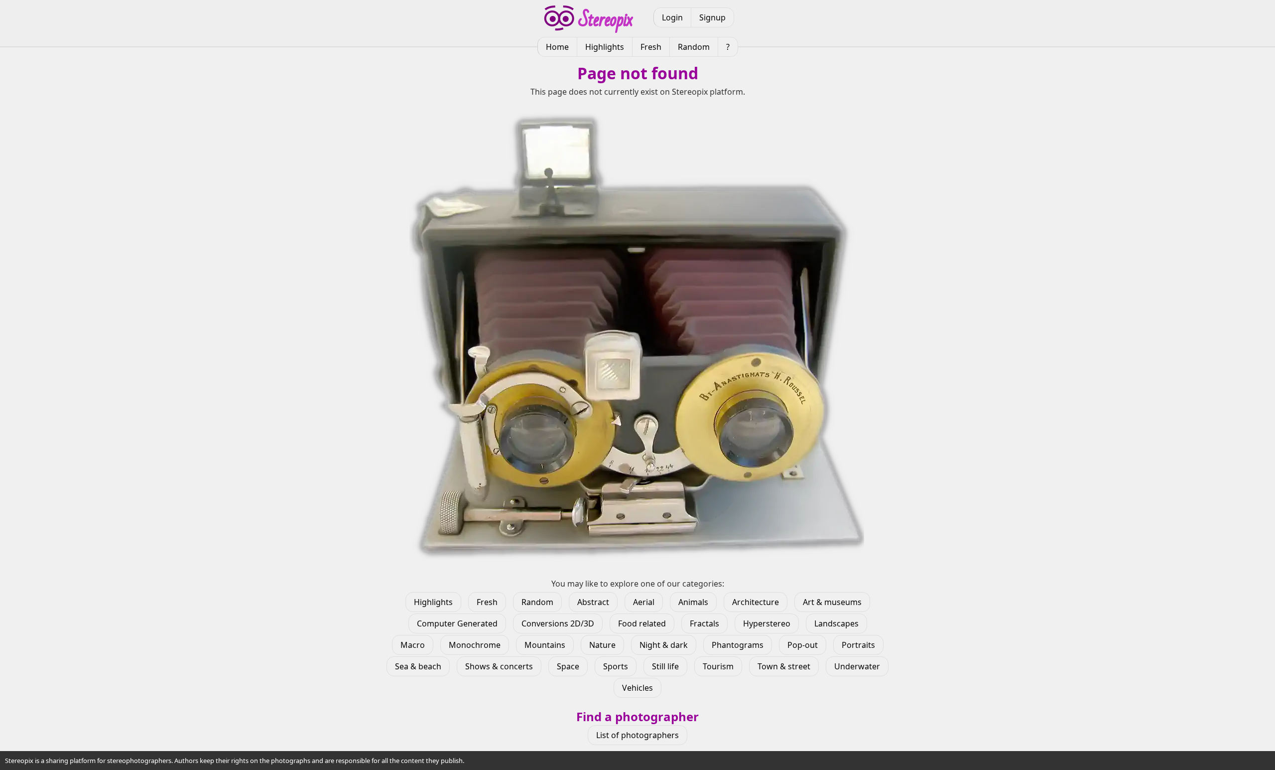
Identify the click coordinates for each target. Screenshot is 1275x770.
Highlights (604, 46)
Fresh (650, 46)
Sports (615, 666)
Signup (712, 17)
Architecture (755, 602)
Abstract (593, 602)
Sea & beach (418, 666)
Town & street (784, 666)
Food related (642, 623)
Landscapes (836, 623)
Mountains (544, 644)
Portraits (858, 644)
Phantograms (738, 644)
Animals (693, 602)
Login (672, 17)
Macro (412, 644)
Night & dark (663, 644)
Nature (602, 644)
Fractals (704, 623)
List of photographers (637, 735)
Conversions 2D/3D (557, 623)
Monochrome (475, 644)
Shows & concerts (499, 666)
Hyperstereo (766, 623)
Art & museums (832, 602)
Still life (665, 666)
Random (694, 46)
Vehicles (637, 687)
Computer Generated (457, 623)
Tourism (718, 666)
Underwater (857, 666)
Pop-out (802, 644)
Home (557, 46)
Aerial (643, 602)
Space (568, 666)
